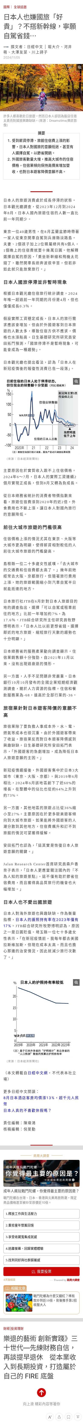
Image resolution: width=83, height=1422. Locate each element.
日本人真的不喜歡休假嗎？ (27, 1110)
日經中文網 (38, 1073)
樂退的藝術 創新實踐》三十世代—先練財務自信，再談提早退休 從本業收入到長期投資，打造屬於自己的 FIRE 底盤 (40, 1357)
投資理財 (17, 1329)
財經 (6, 1329)
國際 (6, 7)
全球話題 (20, 7)
